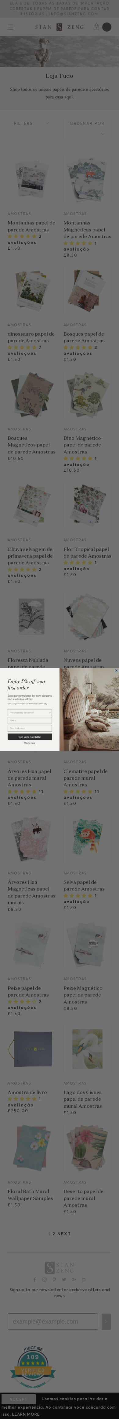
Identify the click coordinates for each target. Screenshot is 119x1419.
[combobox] (29, 713)
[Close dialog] (116, 670)
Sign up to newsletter (30, 737)
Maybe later (29, 743)
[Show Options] (50, 713)
